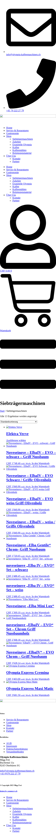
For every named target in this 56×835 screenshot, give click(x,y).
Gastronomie (12, 133)
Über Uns (11, 156)
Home (9, 127)
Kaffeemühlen (19, 150)
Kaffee (15, 147)
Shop (8, 136)
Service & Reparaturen (17, 130)
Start (2, 411)
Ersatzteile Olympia (22, 144)
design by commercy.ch (8, 791)
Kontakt (16, 158)
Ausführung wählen (16, 440)
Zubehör (16, 141)
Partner (15, 161)
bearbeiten (5, 779)
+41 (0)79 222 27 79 (10, 773)
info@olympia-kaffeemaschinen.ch (17, 770)
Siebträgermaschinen (22, 139)
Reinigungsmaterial (21, 153)
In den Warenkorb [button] (40, 463)
